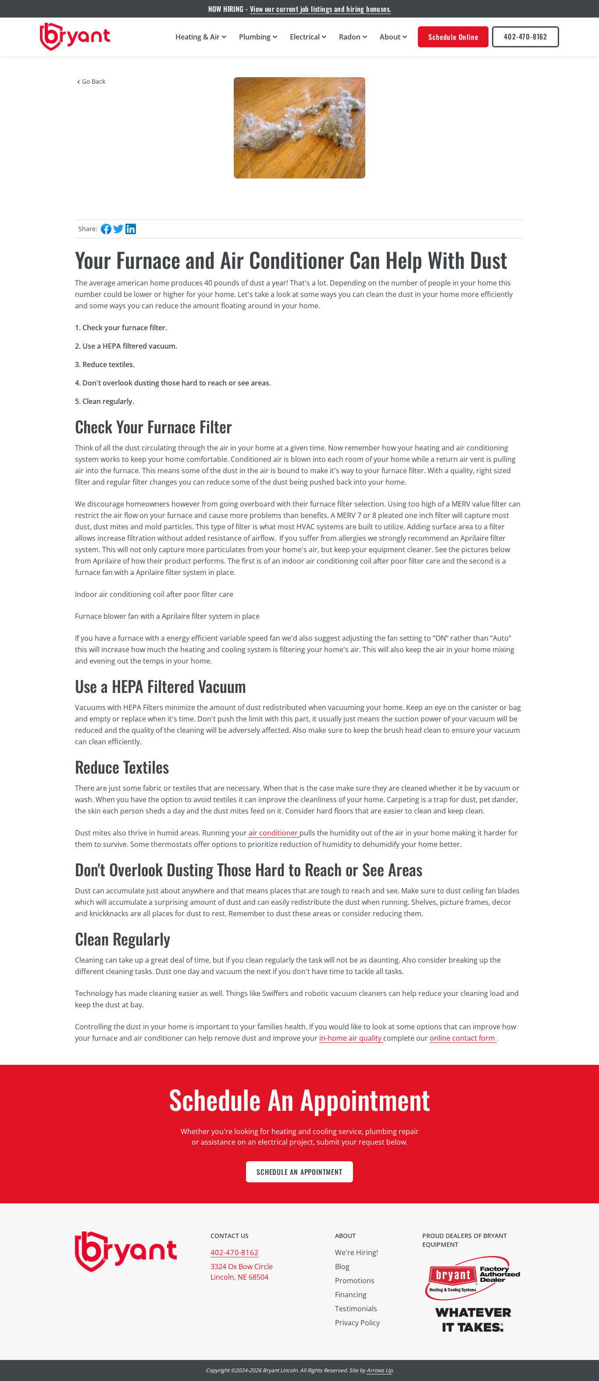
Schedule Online (453, 37)
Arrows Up (379, 1370)
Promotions (354, 1280)
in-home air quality (351, 1038)
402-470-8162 (525, 36)
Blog (342, 1266)
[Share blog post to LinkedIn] (130, 229)
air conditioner (274, 833)
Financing (351, 1294)
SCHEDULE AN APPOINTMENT (299, 1172)
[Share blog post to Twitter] (118, 229)
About (345, 1235)
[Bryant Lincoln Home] (75, 37)
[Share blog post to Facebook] (106, 229)
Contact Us (229, 1235)
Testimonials (356, 1308)
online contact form (463, 1038)
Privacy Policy (357, 1322)
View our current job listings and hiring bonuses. (320, 9)
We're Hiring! (356, 1252)
